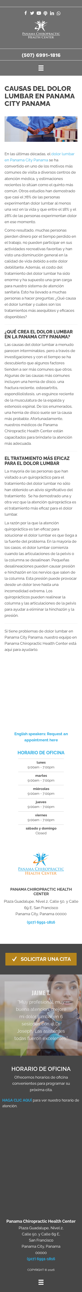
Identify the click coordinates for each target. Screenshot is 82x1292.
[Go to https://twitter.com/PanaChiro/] (32, 14)
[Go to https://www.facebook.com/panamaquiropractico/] (25, 14)
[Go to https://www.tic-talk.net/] (45, 14)
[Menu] (41, 67)
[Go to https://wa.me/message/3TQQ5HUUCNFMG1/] (58, 14)
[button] (41, 959)
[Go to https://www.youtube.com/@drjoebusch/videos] (39, 14)
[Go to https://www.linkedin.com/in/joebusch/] (52, 14)
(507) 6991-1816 (41, 55)
